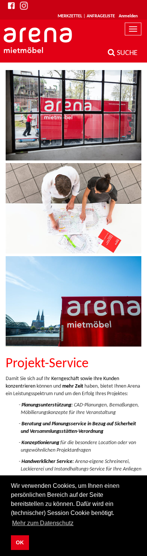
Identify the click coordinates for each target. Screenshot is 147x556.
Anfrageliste (101, 16)
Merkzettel (70, 16)
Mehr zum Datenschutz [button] (43, 523)
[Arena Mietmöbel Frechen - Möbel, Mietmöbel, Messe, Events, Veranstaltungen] (38, 40)
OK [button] (20, 542)
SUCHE (126, 53)
